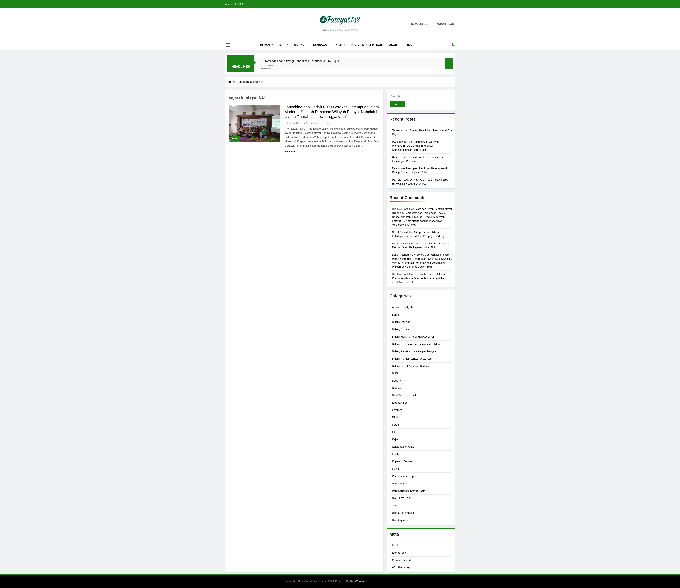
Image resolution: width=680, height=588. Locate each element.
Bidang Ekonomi (401, 329)
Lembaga (320, 44)
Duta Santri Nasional (404, 395)
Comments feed (401, 560)
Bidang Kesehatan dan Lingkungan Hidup (416, 343)
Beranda (267, 44)
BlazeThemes (358, 581)
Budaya (396, 380)
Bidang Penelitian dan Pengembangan (414, 351)
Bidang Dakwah (401, 321)
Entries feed (399, 552)
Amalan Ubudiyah (402, 307)
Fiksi (409, 44)
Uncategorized (400, 520)
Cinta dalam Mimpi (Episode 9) (426, 236)
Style (395, 505)
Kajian (340, 44)
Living (395, 468)
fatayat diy (293, 123)
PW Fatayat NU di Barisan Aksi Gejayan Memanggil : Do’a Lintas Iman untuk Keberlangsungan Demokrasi (415, 145)
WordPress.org (401, 567)
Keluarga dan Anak (403, 446)
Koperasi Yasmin (402, 461)
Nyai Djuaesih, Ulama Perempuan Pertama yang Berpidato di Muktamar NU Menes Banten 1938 (422, 262)
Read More (291, 151)
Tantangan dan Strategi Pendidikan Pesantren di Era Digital (302, 61)
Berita (284, 44)
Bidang (299, 44)
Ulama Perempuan (403, 512)
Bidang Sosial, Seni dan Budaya (410, 365)
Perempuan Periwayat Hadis (408, 490)
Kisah (395, 454)
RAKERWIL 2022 (402, 498)
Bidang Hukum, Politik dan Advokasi (413, 336)
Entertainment (400, 402)
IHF (394, 432)
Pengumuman (400, 483)
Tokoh (392, 44)
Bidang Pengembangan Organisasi (412, 358)
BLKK (395, 373)
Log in (395, 545)
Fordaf (396, 424)
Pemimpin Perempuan (366, 44)
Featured (397, 409)
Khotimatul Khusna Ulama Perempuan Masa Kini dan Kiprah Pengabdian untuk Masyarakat (418, 277)
